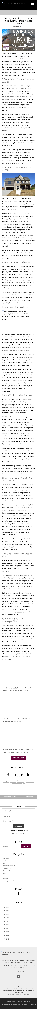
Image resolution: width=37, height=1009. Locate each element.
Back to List (18, 758)
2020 (7, 928)
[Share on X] (15, 774)
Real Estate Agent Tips (9, 871)
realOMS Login (18, 1006)
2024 (7, 914)
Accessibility (19, 994)
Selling (13, 781)
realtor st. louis (18, 785)
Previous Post (10, 797)
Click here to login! (18, 833)
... (23, 785)
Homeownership (7, 868)
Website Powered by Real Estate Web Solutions (18, 1001)
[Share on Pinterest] (21, 774)
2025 (7, 911)
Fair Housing (26, 994)
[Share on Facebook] (8, 774)
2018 (7, 935)
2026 (7, 907)
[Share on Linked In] (28, 774)
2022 (7, 921)
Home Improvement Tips (9, 881)
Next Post (29, 797)
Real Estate (30, 781)
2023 (7, 918)
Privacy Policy (11, 994)
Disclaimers (32, 1004)
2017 (7, 939)
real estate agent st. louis (9, 865)
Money (4, 873)
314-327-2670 (21, 972)
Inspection (21, 781)
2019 (7, 932)
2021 (7, 925)
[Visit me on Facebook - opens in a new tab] (18, 893)
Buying (6, 781)
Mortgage (5, 878)
